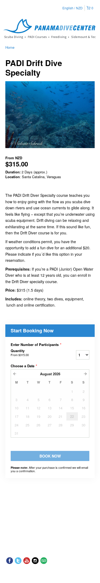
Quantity (20, 352)
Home (9, 47)
